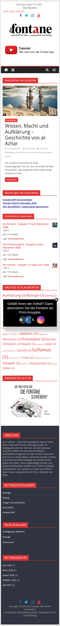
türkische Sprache (42, 358)
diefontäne (31, 148)
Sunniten (48, 152)
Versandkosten (16, 238)
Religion (13, 344)
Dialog (6, 497)
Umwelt (11, 363)
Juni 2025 (7, 584)
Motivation (12, 339)
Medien (15, 334)
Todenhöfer (15, 358)
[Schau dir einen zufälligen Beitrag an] (54, 70)
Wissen (8, 156)
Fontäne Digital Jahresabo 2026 (19, 203)
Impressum (8, 542)
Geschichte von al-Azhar (26, 152)
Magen (6, 334)
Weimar (25, 364)
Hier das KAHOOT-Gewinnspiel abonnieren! (25, 206)
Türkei (27, 357)
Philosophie (33, 339)
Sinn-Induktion (10, 351)
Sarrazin (40, 344)
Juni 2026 (7, 565)
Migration (43, 334)
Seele (50, 344)
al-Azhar (43, 148)
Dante (51, 295)
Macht (40, 152)
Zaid (54, 364)
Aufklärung (9, 152)
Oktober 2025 (9, 580)
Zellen (8, 368)
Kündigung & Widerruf (13, 531)
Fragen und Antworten (14, 502)
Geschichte (11, 120)
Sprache (24, 350)
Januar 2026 (8, 575)
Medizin (29, 333)
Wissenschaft (40, 363)
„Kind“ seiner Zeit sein (13, 11)
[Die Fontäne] (6, 70)
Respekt (28, 344)
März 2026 (8, 570)
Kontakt (6, 536)
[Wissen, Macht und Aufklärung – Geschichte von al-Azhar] (30, 87)
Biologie (35, 295)
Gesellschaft (9, 512)
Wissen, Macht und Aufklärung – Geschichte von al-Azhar (26, 134)
